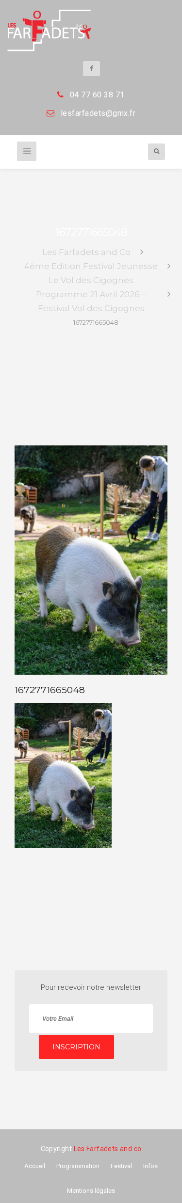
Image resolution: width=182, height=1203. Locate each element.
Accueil (34, 1166)
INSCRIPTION (76, 1047)
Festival (121, 1166)
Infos (150, 1166)
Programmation (77, 1166)
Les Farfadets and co (108, 1149)
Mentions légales (91, 1190)
